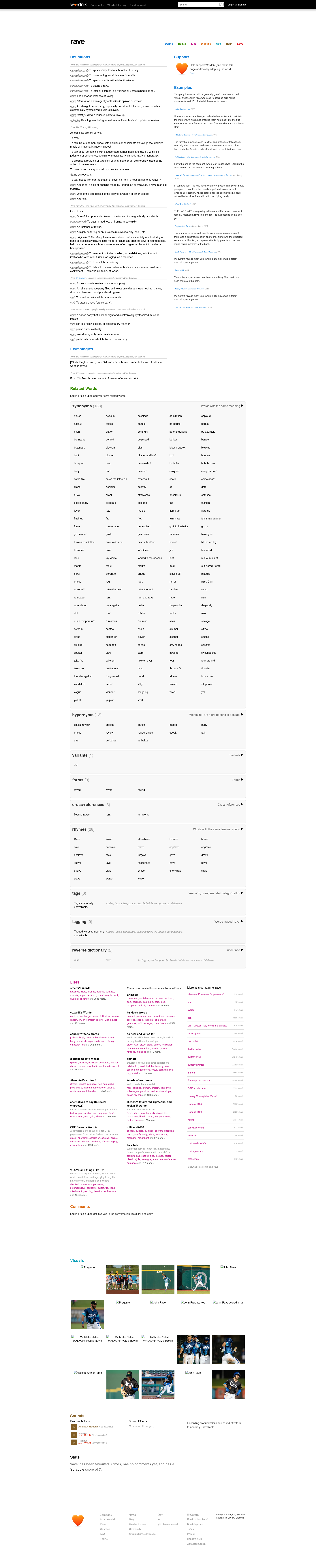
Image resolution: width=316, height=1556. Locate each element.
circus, (155, 1069)
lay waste (111, 558)
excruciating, (107, 1041)
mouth (141, 566)
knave (77, 862)
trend (141, 676)
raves (109, 790)
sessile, (140, 1019)
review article (145, 732)
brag (108, 463)
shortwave (175, 870)
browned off (144, 463)
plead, (130, 1159)
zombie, (90, 1037)
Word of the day (116, 5)
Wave (109, 839)
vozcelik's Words (81, 1012)
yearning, (88, 1191)
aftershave (144, 839)
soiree (141, 645)
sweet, (102, 1187)
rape (172, 597)
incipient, (150, 1019)
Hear (229, 43)
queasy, (131, 1130)
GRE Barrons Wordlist (84, 1127)
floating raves (82, 814)
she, (115, 1066)
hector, (168, 1155)
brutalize (174, 463)
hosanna (79, 550)
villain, (108, 1019)
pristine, (100, 1019)
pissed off (175, 573)
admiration (176, 416)
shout (141, 629)
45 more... (108, 1091)
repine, (131, 1120)
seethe (110, 629)
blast (140, 447)
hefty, (73, 1041)
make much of (209, 558)
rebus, (152, 1134)
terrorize (79, 668)
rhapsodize (176, 605)
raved (77, 790)
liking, (113, 1187)
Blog (131, 1519)
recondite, (132, 1137)
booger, (88, 1016)
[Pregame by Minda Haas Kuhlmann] (88, 1267)
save (108, 870)
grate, (150, 1044)
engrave (206, 847)
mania (77, 566)
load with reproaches (150, 558)
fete (108, 510)
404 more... (81, 1195)
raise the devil (114, 589)
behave (174, 839)
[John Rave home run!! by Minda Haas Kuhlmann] (234, 1384)
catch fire (79, 479)
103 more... (153, 1095)
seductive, (92, 1187)
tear (172, 660)
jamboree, (145, 1069)
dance (141, 724)
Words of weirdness (139, 1080)
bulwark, (114, 995)
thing (140, 668)
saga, (91, 1041)
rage (140, 581)
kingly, (82, 1037)
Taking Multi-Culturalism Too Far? (189, 288)
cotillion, (131, 1069)
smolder (78, 645)
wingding (143, 692)
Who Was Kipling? (183, 204)
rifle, (166, 1113)
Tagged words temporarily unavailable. (89, 933)
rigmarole (132, 1163)
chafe (173, 479)
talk (203, 732)
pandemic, (98, 1184)
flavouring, (166, 1087)
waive (109, 878)
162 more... (81, 1023)
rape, (130, 1087)
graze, (143, 1044)
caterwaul (143, 479)
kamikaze (93, 1091)
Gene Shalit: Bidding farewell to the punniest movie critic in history (203, 175)
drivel (77, 495)
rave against (113, 605)
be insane (79, 439)
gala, (130, 1001)
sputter (78, 652)
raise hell (79, 589)
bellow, (74, 1113)
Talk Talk (132, 1145)
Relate (182, 43)
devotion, (99, 1191)
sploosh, (75, 1062)
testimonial (112, 668)
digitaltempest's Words (84, 1058)
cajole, (80, 1016)
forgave (142, 855)
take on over (145, 660)
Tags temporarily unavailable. (83, 905)
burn (108, 471)
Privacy (191, 1534)
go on (204, 526)
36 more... (165, 1005)
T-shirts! (104, 1538)
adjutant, (86, 1141)
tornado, (107, 1066)
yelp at (110, 700)
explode (142, 502)
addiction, (75, 1141)
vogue (77, 692)
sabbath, (88, 1087)
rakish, (130, 1134)
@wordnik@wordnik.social (142, 1534)
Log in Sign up (237, 4)
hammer (174, 534)
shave (141, 870)
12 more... (156, 1051)
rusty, (153, 1113)
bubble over (208, 463)
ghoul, (143, 1091)
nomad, (151, 1091)
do (171, 487)
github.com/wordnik (168, 1524)
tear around (208, 660)
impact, (83, 1084)
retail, (130, 1113)
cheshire (84, 998)
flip (107, 518)
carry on (174, 471)
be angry (143, 431)
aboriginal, (83, 1137)
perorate (111, 573)
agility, (114, 1141)
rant (108, 597)
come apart (208, 479)
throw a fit (175, 668)
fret (140, 518)
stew (108, 652)
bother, (158, 1044)
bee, (163, 1001)
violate (173, 684)
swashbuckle (208, 652)
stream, (74, 1084)
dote (203, 487)
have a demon (114, 542)
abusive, (106, 1137)
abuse (77, 416)
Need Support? (195, 1524)
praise (77, 581)
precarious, (159, 1016)
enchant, (148, 1016)
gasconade (112, 526)
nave (172, 862)
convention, (133, 998)
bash (77, 431)
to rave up (143, 814)
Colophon (105, 1529)
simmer (174, 629)
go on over (80, 534)
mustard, (156, 1048)
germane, (132, 1023)
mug (172, 566)
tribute (173, 676)
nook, (73, 1016)
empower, (75, 1044)
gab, (138, 1155)
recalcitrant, (162, 1134)
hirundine (142, 1051)
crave (141, 847)
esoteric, (131, 1019)
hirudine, (132, 1051)
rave (192, 73)
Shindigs (132, 994)
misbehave (144, 862)
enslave (78, 855)
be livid (110, 439)
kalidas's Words (137, 1012)
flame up (175, 510)
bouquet (79, 463)
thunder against (83, 676)
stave (77, 878)
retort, (112, 1113)
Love (240, 43)
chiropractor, (89, 1019)
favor (77, 510)
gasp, (81, 1113)
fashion (205, 502)
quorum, (159, 1130)
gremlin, (147, 1087)
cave (77, 847)
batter (109, 431)
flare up (205, 510)
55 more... (151, 1120)
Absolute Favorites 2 (83, 1080)
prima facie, (161, 1019)
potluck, (142, 1005)
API (160, 1519)
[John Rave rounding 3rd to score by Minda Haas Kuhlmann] (234, 1349)
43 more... (148, 1073)
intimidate (143, 550)
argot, (150, 1023)
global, (111, 1084)
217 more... (148, 1163)
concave (111, 847)
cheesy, (74, 1019)
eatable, (160, 1091)
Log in (73, 396)
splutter (205, 645)
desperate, (105, 1062)
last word (206, 550)
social (135, 1073)
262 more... (96, 1044)
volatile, (111, 1087)
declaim (110, 487)
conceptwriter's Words (84, 1034)
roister (141, 613)
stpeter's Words (80, 988)
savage (205, 621)
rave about (80, 605)
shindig (131, 1058)
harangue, (147, 1159)
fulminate (175, 518)
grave (204, 855)
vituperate (207, 684)
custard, (165, 1048)
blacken (110, 447)
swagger (174, 652)
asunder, (75, 995)
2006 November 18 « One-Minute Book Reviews (195, 251)
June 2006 (179, 270)
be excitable (208, 431)
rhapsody (206, 605)
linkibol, (104, 1016)
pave (204, 862)
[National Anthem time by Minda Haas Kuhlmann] (128, 1279)
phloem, (156, 1087)
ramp (204, 589)
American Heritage (88, 1426)
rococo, (167, 1116)
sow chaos (176, 645)
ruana (138, 1120)
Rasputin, (145, 1113)
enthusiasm (110, 1191)
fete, (167, 1066)
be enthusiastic (178, 431)
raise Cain (207, 581)
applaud (206, 416)
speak (173, 732)
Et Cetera (193, 1514)
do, (138, 1069)
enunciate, (158, 1159)
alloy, (73, 1145)
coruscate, (170, 1016)
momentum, (133, 1048)
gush (109, 534)
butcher (142, 471)
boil (172, 455)
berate (205, 439)
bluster (110, 455)
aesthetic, (96, 1141)
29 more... (112, 1116)
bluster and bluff (147, 455)
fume (77, 526)
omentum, (146, 1048)
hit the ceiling (209, 542)
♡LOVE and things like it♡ (87, 1170)
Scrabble (77, 1469)
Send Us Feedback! (197, 1519)
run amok (111, 621)
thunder (205, 668)
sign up (85, 396)
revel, (143, 1066)
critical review (82, 724)
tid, (108, 1187)
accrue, (114, 1137)
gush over (143, 534)
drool (109, 495)
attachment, (76, 1191)
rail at (173, 581)
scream (78, 629)
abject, (74, 1137)
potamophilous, (78, 1187)
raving (141, 790)
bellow (173, 439)
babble (142, 423)
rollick (173, 613)
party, (158, 1001)
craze (77, 487)
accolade (143, 416)
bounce (205, 455)
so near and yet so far (141, 1034)
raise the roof (145, 589)
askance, (110, 991)
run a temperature (84, 621)
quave (77, 870)
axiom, (111, 1037)
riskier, (160, 1113)
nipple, (168, 1091)
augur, (83, 995)
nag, (100, 1113)
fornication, (167, 1044)
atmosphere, (100, 1087)
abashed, (75, 991)
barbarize (175, 423)
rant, (106, 1113)
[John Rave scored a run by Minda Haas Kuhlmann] (228, 1302)
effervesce (144, 495)
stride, (97, 1041)
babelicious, (101, 1037)
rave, (137, 1044)
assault (78, 423)
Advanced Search (196, 1543)
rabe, (136, 1113)
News (132, 1514)
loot (172, 558)
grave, (130, 1044)
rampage (79, 597)
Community (97, 5)
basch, (130, 1095)
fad (171, 502)
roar (108, 613)
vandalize (79, 684)
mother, (114, 1062)
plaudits (205, 573)
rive (76, 765)
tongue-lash (113, 676)
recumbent (144, 1137)
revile (141, 605)
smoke (205, 636)
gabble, (88, 1113)
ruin (203, 613)
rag (108, 581)
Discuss (206, 43)
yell (203, 692)
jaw (171, 550)
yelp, (93, 1116)
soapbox (111, 645)
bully (76, 471)
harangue (206, 534)
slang (77, 636)
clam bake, (149, 1001)
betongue (79, 447)
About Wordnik (107, 1519)
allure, (84, 991)
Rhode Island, (147, 1116)
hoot (114, 1019)
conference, (170, 1159)
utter (76, 740)
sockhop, (138, 1001)
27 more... (159, 1137)
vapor (109, 684)
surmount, (82, 1091)
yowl (140, 700)
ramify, (138, 1134)
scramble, (92, 1084)
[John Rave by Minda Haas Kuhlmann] (228, 1267)
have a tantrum (146, 542)
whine (99, 1116)
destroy (142, 487)
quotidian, (169, 1130)
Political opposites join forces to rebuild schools (195, 156)
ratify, (145, 1134)
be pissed (143, 439)
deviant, (84, 1062)
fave (108, 855)
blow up (205, 447)
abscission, (95, 1137)
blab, (153, 1155)
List (193, 43)
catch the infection (116, 479)
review (109, 732)
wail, (87, 1116)
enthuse (206, 495)
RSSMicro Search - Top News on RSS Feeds (193, 134)
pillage (141, 573)
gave (172, 855)
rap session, (161, 998)
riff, (81, 1019)
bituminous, (104, 995)
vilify (140, 684)
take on (110, 660)
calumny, (75, 998)
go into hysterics (179, 526)
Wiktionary (81, 277)
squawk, (131, 1155)
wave (141, 878)
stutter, (74, 1116)
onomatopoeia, (135, 1016)
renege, (159, 1116)
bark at (205, 423)
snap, (81, 1116)
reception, (132, 1005)
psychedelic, (77, 1087)
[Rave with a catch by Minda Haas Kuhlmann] (163, 1279)
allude (79, 1145)
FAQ (102, 1534)
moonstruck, (86, 1184)
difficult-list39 (135, 1127)
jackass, (74, 1037)
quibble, (140, 1130)
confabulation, (147, 998)
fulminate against (211, 518)
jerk (83, 1044)
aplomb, (101, 991)
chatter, (145, 1155)
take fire (78, 660)
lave (108, 862)
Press (103, 1524)
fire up (141, 510)
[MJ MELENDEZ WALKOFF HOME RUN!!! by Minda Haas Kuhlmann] (87, 1338)
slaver (141, 636)
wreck (173, 692)
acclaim (110, 416)
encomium (176, 495)
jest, (95, 1113)
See (218, 43)
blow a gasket (177, 447)
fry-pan (138, 1095)
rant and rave (145, 597)
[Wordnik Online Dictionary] (78, 4)
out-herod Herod (211, 566)
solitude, (142, 1023)
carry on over (209, 471)
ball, (148, 1066)
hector (173, 542)
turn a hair (207, 676)
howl (108, 550)
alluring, (92, 991)
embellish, (82, 1041)
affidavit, (106, 1141)
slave (204, 870)
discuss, (160, 1155)
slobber (174, 636)
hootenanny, (158, 1066)
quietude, (149, 1130)
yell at (77, 700)
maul (109, 566)
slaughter (111, 636)
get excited (144, 526)
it (118, 1066)
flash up (78, 518)
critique (110, 724)
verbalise (111, 740)
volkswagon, (133, 1091)
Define (169, 43)
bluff (76, 455)
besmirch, (92, 995)
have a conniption (84, 542)
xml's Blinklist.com (182, 109)
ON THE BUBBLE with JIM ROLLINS (191, 307)
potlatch (151, 1005)
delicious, (94, 1062)
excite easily (81, 502)
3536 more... (100, 998)
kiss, (89, 1066)
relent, (96, 1016)
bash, (171, 998)
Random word (138, 5)
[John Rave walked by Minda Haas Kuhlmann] (193, 1302)
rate (203, 597)
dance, (74, 1066)
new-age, (103, 1084)
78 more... (80, 1069)
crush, (73, 1091)
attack (109, 423)
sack (172, 621)
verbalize (143, 740)
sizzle (204, 629)
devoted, (75, 1184)
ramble (174, 589)
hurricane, (97, 1066)
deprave (174, 847)
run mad (142, 621)
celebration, (133, 1066)
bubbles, (137, 1087)
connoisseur (160, 1023)
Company (106, 1514)
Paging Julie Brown (183, 226)
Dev (160, 1514)
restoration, (133, 1116)
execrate (111, 502)
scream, (82, 1066)
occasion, (164, 1069)
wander (110, 692)
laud (76, 558)
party (77, 573)
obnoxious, (114, 1016)
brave (204, 839)
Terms (190, 1529)
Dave (77, 839)
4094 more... (94, 1145)
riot (76, 613)
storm (141, 652)
